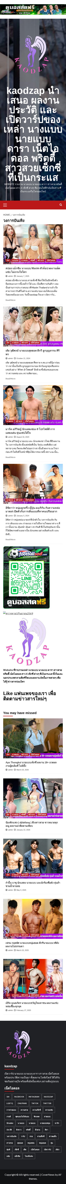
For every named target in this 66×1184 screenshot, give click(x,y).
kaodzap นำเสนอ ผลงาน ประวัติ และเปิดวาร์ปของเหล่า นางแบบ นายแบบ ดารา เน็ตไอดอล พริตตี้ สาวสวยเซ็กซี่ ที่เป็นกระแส (33, 134)
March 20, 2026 (22, 770)
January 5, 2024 (22, 516)
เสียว (57, 1149)
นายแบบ (15, 343)
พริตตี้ (32, 260)
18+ (8, 260)
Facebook (19, 1097)
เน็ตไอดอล (51, 260)
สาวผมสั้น (53, 1136)
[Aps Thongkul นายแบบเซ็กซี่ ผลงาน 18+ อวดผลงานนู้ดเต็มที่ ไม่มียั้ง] (33, 738)
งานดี (9, 1116)
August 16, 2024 (22, 437)
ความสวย (24, 1110)
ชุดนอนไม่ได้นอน (22, 1116)
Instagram (34, 1097)
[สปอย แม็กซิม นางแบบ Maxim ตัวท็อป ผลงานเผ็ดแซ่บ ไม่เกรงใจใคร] (33, 244)
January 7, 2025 (22, 276)
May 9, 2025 (21, 890)
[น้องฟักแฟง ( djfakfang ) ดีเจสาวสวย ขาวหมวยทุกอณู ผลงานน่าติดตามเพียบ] (33, 798)
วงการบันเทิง (11, 1136)
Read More (10, 300)
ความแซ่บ (49, 1110)
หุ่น (52, 1143)
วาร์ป (23, 1136)
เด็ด (24, 1149)
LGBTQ (10, 1103)
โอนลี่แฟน (29, 1156)
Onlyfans (22, 1103)
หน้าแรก (40, 260)
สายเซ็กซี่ (40, 1136)
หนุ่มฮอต (42, 1143)
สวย (31, 1136)
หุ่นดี (8, 1149)
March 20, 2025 (22, 950)
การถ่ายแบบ (11, 1110)
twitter (47, 1103)
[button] (6, 205)
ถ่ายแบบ (47, 1116)
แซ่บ (8, 1156)
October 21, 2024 (23, 358)
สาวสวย (10, 1143)
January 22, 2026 (23, 830)
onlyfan (15, 260)
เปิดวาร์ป (47, 1149)
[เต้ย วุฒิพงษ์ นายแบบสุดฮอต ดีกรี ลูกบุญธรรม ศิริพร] (33, 326)
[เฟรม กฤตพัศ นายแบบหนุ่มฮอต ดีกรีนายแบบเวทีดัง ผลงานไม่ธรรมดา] (33, 919)
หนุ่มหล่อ (31, 1143)
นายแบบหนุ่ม (45, 1123)
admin (10, 276)
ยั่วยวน (37, 1130)
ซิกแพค (36, 1116)
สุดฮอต (20, 1143)
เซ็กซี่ (17, 1149)
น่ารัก (57, 1123)
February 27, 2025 (23, 1010)
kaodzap (48, 1097)
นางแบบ (24, 260)
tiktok (34, 1103)
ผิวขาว (18, 1130)
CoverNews (47, 1174)
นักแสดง (10, 1123)
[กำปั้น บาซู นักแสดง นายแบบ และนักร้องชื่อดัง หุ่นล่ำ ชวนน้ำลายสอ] (33, 859)
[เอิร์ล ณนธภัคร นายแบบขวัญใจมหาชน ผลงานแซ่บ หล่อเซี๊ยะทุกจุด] (33, 979)
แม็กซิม (17, 1156)
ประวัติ (9, 1130)
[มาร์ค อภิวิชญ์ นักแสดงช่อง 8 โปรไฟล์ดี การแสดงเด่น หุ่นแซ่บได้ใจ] (33, 405)
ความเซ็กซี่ (37, 1110)
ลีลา (46, 1130)
